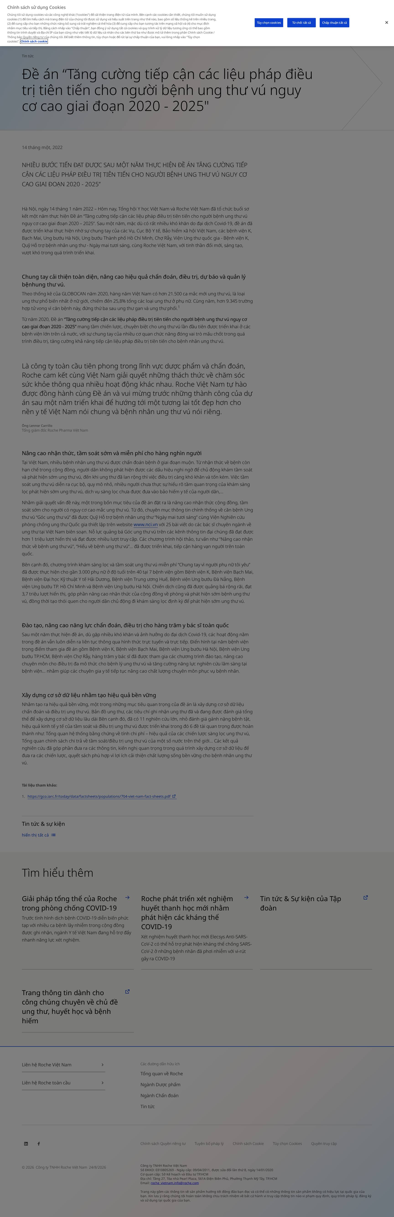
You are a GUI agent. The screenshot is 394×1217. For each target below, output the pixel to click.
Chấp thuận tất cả (334, 22)
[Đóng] (387, 22)
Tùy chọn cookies (269, 22)
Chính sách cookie (34, 41)
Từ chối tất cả (301, 22)
